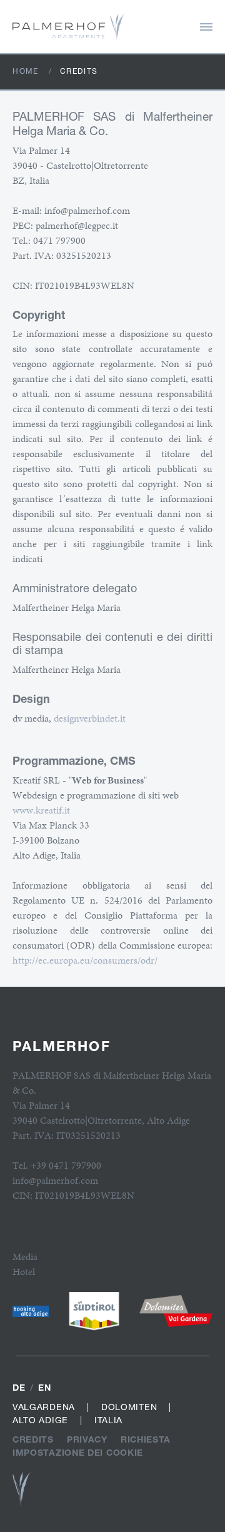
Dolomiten (129, 1406)
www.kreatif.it (41, 810)
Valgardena (43, 1406)
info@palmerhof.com (55, 1180)
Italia (108, 1419)
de (18, 1387)
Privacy (87, 1439)
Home (25, 71)
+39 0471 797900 (66, 1165)
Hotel (23, 1271)
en (44, 1387)
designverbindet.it (90, 718)
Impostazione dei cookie (77, 1452)
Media (25, 1256)
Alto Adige (40, 1419)
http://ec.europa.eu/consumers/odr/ (85, 960)
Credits (33, 1439)
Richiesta (146, 1439)
